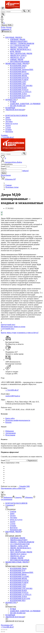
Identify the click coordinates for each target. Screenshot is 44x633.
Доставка (9, 121)
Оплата (8, 119)
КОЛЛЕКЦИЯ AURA (18, 94)
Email (3, 166)
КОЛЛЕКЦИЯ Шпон (18, 71)
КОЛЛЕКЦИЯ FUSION (19, 80)
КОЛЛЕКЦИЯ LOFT (18, 82)
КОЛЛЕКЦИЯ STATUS (19, 90)
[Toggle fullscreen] (4, 629)
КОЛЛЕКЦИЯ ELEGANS (20, 96)
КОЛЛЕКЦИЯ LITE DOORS (21, 86)
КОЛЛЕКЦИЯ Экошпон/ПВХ (21, 69)
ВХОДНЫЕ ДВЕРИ (13, 37)
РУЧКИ (13, 102)
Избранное (9, 431)
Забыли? (25, 171)
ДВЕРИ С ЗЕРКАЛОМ (19, 47)
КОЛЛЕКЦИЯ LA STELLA (20, 92)
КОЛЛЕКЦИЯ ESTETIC (19, 77)
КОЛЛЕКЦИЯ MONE (18, 75)
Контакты (9, 131)
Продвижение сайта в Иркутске (13, 488)
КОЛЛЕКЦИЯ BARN (18, 88)
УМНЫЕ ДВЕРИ (16, 59)
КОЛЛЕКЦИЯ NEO (17, 98)
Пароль (4, 168)
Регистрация (6, 175)
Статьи (8, 127)
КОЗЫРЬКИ (10, 108)
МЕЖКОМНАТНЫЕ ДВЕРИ (17, 63)
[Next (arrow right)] (4, 631)
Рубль (3, 27)
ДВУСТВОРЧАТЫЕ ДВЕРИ (21, 53)
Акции (8, 125)
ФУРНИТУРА (11, 100)
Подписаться (32, 460)
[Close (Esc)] (2, 629)
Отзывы (8, 129)
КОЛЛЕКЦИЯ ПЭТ (17, 67)
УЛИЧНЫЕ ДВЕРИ (17, 39)
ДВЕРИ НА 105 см (17, 57)
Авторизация (10, 433)
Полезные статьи (12, 187)
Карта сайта (10, 418)
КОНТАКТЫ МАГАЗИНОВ (16, 115)
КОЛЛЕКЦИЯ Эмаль (18, 65)
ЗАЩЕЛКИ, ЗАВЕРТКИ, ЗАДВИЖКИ (25, 104)
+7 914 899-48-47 (12, 390)
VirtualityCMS (24, 486)
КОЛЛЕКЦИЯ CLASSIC (19, 73)
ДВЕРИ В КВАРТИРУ (19, 41)
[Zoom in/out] (6, 629)
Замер (7, 117)
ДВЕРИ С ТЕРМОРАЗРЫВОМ (22, 43)
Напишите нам (15, 530)
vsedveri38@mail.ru (12, 396)
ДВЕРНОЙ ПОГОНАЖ (14, 110)
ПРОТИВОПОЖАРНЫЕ (19, 61)
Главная (8, 185)
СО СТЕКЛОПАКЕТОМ (19, 45)
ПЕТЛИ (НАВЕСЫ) (17, 106)
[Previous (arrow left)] (2, 631)
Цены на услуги (11, 123)
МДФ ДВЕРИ (15, 51)
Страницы (9, 505)
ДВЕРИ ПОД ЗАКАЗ (18, 55)
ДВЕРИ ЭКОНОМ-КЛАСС (20, 49)
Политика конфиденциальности (17, 420)
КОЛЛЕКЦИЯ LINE (18, 84)
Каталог (8, 422)
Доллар (9, 27)
